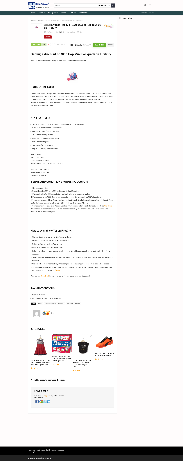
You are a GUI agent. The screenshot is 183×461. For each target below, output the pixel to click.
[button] (37, 401)
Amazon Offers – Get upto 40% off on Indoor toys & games (61, 358)
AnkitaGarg (50, 32)
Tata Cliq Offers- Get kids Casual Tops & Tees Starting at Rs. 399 (82, 363)
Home (32, 13)
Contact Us (83, 13)
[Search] (113, 5)
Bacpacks (61, 303)
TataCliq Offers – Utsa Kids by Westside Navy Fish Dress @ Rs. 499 (40, 362)
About (73, 13)
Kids (73, 32)
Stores (40, 13)
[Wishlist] (150, 5)
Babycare (40, 20)
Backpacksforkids (50, 303)
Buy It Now (99, 45)
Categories (52, 13)
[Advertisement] (91, 431)
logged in (47, 396)
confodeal (70, 303)
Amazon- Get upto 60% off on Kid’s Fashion (104, 354)
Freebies (64, 13)
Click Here (108, 206)
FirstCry (77, 303)
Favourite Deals (147, 13)
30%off (40, 303)
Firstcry (80, 32)
